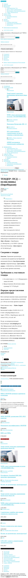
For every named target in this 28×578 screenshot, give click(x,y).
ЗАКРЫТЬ (3, 1)
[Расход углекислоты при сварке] (3, 523)
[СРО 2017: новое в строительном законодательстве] (2, 538)
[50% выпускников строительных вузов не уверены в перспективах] (11, 127)
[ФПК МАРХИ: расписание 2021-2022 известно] (4, 413)
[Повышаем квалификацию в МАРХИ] (5, 422)
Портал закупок (12, 343)
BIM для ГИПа (6, 433)
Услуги (5, 58)
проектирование (8, 347)
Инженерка (7, 6)
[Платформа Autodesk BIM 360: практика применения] (7, 471)
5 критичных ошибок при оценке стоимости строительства (12, 513)
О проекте (6, 54)
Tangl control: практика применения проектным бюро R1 (17, 95)
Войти (5, 27)
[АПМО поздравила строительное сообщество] (14, 138)
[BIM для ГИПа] (7, 430)
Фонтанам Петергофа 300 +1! (17, 124)
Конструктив (7, 5)
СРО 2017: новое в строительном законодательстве (12, 541)
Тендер (5, 19)
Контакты (6, 59)
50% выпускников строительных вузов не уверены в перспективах (15, 133)
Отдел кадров (7, 15)
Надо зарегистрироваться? (8, 39)
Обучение (6, 20)
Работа (8, 18)
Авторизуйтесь (5, 378)
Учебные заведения (12, 22)
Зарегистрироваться (12, 27)
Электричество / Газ (12, 8)
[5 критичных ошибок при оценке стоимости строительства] (5, 509)
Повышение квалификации (14, 23)
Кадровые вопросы (12, 16)
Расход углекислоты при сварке (11, 526)
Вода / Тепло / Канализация (14, 9)
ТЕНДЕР (6, 349)
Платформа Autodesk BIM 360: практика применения (11, 476)
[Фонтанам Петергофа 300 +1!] (12, 119)
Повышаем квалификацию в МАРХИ (13, 425)
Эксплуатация (8, 558)
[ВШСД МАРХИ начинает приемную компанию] (7, 389)
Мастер (6, 188)
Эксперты (6, 57)
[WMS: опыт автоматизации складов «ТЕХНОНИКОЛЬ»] (15, 110)
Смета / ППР (7, 13)
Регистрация (21, 62)
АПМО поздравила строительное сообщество (15, 143)
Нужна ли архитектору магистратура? (14, 484)
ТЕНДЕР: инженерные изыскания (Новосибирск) (12, 363)
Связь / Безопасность (12, 12)
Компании (6, 55)
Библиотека (10, 25)
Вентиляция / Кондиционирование (16, 11)
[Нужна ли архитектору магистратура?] (9, 480)
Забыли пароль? (5, 41)
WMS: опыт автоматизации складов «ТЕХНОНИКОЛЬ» (16, 115)
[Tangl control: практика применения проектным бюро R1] (8, 89)
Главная (6, 4)
